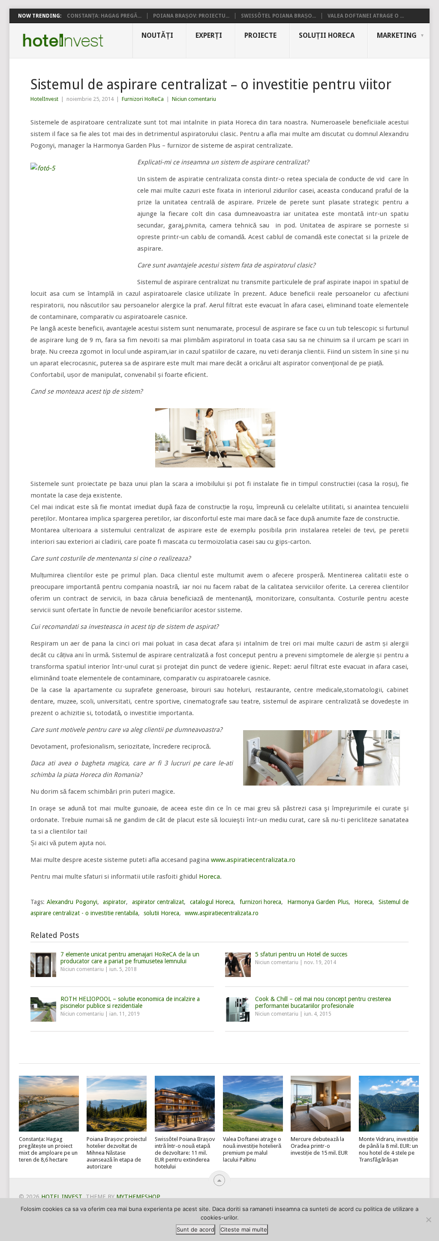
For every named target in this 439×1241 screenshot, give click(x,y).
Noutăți (157, 35)
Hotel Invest (63, 40)
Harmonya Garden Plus (318, 901)
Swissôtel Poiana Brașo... (278, 16)
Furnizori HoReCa (143, 99)
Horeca (209, 876)
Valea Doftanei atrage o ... (366, 16)
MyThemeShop (138, 1196)
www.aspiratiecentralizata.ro (253, 860)
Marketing (397, 35)
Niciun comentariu (194, 99)
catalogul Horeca (212, 901)
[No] (428, 1219)
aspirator (114, 901)
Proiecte (260, 35)
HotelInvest (44, 99)
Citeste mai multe (243, 1229)
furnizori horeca (261, 901)
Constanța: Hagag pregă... (104, 16)
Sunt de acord (195, 1229)
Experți (208, 35)
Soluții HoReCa (327, 35)
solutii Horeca (161, 913)
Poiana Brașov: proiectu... (191, 16)
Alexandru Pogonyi (72, 901)
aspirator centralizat (158, 901)
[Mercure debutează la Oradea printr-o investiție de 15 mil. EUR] (321, 1104)
